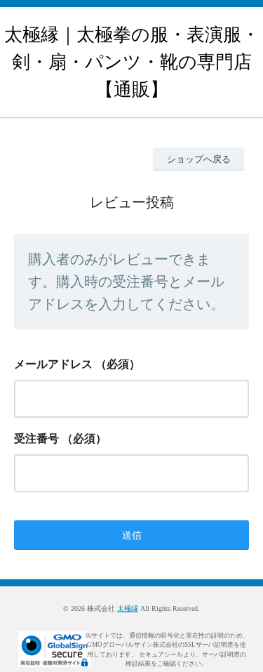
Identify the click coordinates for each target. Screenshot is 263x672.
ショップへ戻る (199, 159)
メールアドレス (53, 364)
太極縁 (127, 608)
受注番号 (36, 438)
